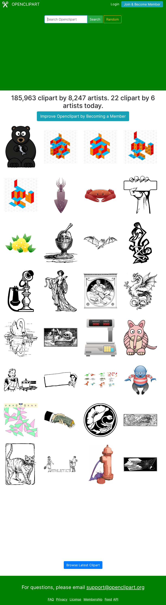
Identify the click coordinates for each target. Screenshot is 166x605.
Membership (93, 599)
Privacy (61, 599)
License (75, 599)
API (115, 599)
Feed (108, 599)
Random (112, 19)
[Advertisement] (83, 56)
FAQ (51, 599)
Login (115, 4)
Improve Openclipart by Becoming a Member (83, 116)
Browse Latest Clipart (83, 565)
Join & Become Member (142, 4)
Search (95, 19)
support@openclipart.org (115, 587)
